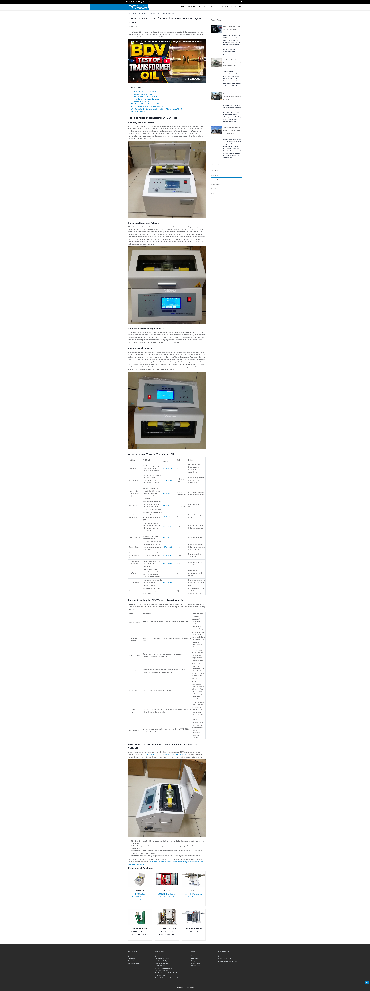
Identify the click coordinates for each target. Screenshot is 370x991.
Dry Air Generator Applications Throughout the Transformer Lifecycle (232, 96)
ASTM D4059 (167, 563)
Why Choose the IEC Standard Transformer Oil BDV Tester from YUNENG (156, 109)
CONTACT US (236, 7)
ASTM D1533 (167, 547)
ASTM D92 (166, 516)
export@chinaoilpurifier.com (228, 961)
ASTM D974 (167, 555)
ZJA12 (193, 891)
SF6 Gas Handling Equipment (164, 968)
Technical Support (133, 961)
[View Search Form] (242, 1)
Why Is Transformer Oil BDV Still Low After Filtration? (231, 28)
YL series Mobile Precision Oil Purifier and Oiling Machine (140, 931)
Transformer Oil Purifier (162, 958)
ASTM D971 (167, 527)
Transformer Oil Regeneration (164, 961)
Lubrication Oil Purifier (161, 970)
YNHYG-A (140, 891)
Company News (216, 179)
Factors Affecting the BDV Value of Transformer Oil (148, 106)
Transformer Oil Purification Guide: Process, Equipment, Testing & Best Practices (231, 130)
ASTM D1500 (167, 480)
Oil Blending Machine (161, 975)
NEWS (213, 193)
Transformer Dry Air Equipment (193, 929)
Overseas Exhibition (134, 963)
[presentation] (140, 879)
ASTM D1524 (167, 468)
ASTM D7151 (167, 505)
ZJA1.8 (167, 891)
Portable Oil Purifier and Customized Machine (168, 977)
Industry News (215, 184)
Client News (214, 175)
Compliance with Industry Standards (146, 99)
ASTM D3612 (167, 493)
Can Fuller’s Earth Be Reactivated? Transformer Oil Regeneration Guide (232, 62)
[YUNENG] (137, 6)
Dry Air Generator (160, 965)
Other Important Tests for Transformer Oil (145, 104)
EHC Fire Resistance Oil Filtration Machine (168, 973)
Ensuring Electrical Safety (143, 94)
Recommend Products (138, 111)
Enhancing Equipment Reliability (145, 96)
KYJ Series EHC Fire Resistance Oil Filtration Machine (167, 931)
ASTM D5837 (167, 537)
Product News (215, 189)
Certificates (131, 958)
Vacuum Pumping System (162, 963)
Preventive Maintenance (142, 101)
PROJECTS (224, 7)
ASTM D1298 (167, 582)
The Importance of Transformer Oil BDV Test (146, 91)
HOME (182, 7)
